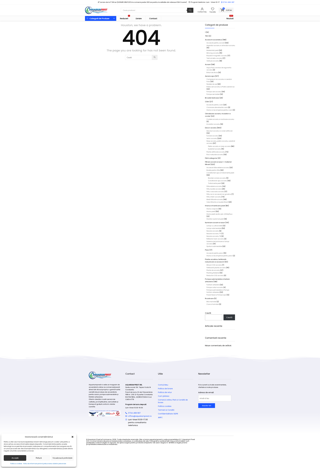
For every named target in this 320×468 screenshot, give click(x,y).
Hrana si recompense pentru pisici (219, 256)
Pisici (207, 250)
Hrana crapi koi (212, 209)
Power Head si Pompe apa (216, 295)
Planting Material (212, 273)
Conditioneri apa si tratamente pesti (220, 173)
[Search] (190, 10)
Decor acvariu (210, 128)
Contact (153, 18)
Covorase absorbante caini (217, 107)
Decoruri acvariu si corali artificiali (219, 131)
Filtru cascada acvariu (215, 191)
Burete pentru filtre (213, 170)
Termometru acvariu (214, 58)
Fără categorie (211, 158)
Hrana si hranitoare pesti (215, 205)
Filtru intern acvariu (213, 197)
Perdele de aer (211, 84)
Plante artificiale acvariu (215, 152)
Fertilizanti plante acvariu (216, 268)
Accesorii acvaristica (213, 40)
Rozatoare (209, 298)
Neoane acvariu (212, 231)
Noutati (230, 18)
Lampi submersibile (213, 228)
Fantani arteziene (213, 285)
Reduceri (125, 18)
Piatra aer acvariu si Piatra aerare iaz (220, 87)
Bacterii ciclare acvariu (217, 178)
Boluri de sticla (212, 72)
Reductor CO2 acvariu (215, 275)
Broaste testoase (212, 98)
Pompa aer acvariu (213, 92)
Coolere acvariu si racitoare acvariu (220, 119)
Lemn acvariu (211, 138)
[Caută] (154, 57)
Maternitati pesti (212, 50)
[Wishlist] (212, 9)
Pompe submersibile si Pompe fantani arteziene (217, 291)
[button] (72, 437)
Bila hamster (211, 302)
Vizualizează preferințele (62, 458)
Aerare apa (209, 76)
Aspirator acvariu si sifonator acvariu (220, 45)
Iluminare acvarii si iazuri (215, 222)
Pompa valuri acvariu (214, 287)
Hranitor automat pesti (215, 219)
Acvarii (207, 64)
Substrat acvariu (214, 149)
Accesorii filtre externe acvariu (217, 167)
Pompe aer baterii (213, 94)
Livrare (139, 18)
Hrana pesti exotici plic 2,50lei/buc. (219, 214)
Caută (208, 313)
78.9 (206, 36)
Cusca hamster (212, 304)
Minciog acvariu (212, 53)
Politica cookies (16, 463)
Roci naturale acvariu (214, 154)
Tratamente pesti (214, 183)
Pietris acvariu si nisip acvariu (219, 146)
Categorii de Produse (99, 18)
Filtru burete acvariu (214, 189)
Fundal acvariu (212, 136)
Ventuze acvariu (212, 61)
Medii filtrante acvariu (214, 199)
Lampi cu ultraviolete (214, 226)
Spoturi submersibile (214, 246)
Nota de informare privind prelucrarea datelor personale (44, 463)
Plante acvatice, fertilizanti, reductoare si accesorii (215, 260)
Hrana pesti (210, 211)
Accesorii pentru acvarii (215, 43)
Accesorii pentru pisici (214, 253)
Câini (207, 101)
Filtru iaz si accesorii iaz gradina (218, 194)
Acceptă (15, 458)
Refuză (39, 458)
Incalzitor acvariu (213, 124)
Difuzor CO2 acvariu (214, 265)
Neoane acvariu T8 (213, 236)
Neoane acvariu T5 (213, 233)
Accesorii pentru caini (214, 105)
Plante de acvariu (213, 270)
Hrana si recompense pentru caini (219, 110)
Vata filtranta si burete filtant (217, 202)
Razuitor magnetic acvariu (216, 56)
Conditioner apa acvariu (217, 181)
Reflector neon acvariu (215, 239)
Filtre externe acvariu (214, 186)
